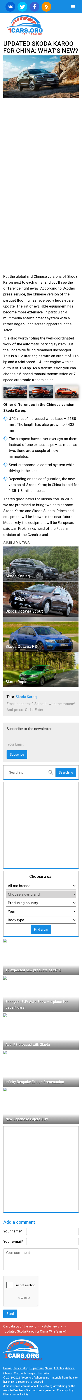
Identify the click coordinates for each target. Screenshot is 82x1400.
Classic (8, 1373)
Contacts (20, 1373)
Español (43, 1373)
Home (7, 1368)
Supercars (37, 1368)
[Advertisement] (41, 144)
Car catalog (20, 1368)
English (32, 1373)
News (48, 1368)
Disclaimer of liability (15, 1394)
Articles (59, 1368)
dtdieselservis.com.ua (16, 1386)
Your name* (12, 1231)
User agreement (46, 1390)
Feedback (19, 1390)
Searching (66, 772)
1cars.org (41, 24)
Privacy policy (65, 1390)
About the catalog (41, 1386)
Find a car (41, 930)
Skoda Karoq (26, 697)
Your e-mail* (13, 1241)
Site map (31, 1390)
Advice (70, 1368)
